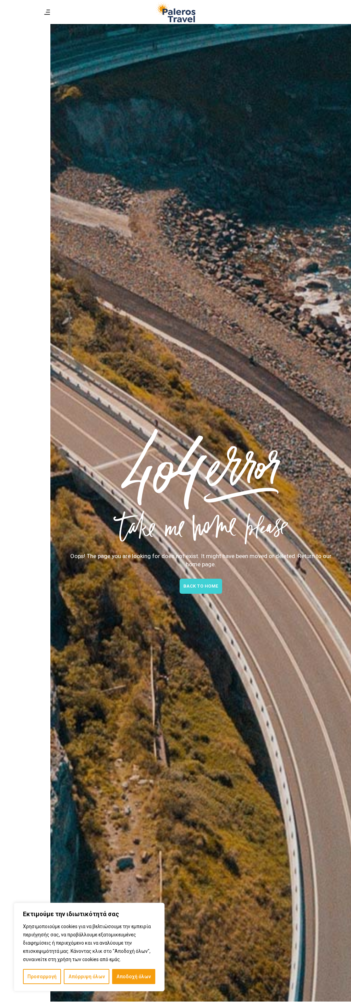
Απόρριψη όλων (87, 976)
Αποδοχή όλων (134, 976)
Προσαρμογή (42, 976)
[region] (89, 947)
